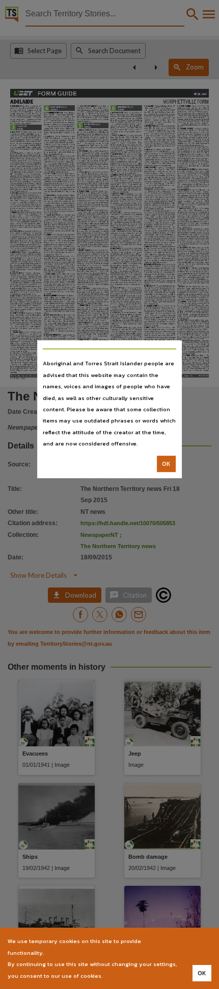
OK (166, 463)
